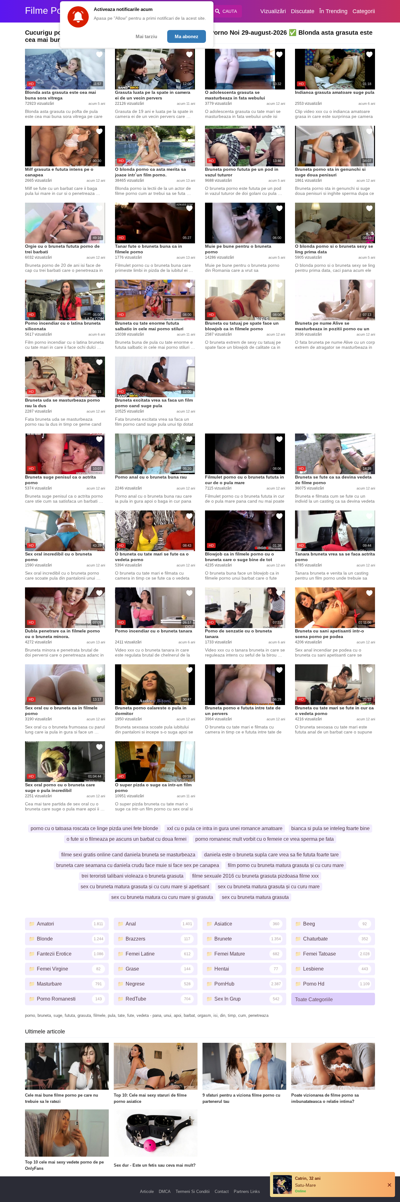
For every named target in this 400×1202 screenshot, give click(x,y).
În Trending (333, 11)
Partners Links (247, 1191)
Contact (222, 1191)
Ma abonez (186, 36)
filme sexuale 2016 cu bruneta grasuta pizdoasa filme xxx (255, 876)
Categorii (363, 11)
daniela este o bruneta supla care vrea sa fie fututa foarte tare (271, 854)
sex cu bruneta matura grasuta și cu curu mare (269, 886)
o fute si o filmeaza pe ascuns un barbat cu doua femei (127, 839)
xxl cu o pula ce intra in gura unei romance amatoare (224, 828)
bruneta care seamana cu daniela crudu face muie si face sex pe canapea (137, 865)
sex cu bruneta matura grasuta (255, 897)
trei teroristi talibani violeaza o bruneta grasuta (132, 876)
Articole (147, 1191)
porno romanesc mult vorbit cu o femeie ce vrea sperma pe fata (264, 839)
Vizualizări (273, 11)
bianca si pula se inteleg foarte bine (330, 828)
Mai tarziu (146, 36)
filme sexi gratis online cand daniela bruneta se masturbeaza (128, 854)
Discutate (302, 11)
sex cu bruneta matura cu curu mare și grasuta (162, 897)
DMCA (165, 1191)
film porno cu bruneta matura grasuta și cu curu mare (286, 865)
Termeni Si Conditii (193, 1191)
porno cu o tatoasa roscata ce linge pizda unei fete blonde (94, 828)
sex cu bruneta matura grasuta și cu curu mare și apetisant (145, 886)
